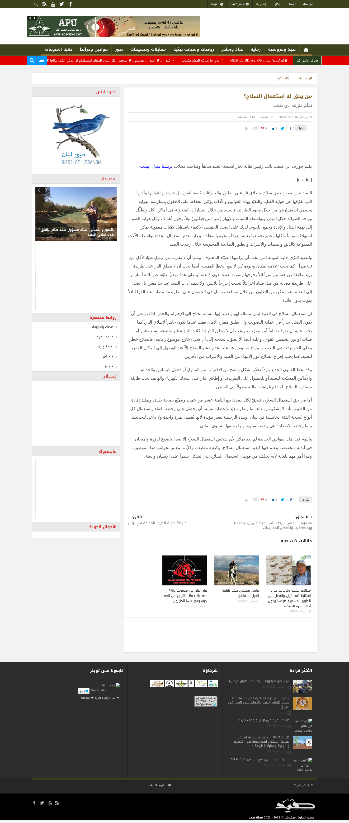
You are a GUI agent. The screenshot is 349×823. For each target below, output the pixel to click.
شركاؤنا (277, 4)
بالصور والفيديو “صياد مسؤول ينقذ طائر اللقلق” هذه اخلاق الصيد (76, 232)
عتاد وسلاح (232, 49)
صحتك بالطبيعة (102, 327)
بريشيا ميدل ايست (156, 166)
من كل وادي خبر (307, 60)
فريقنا (292, 4)
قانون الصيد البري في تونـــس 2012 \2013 (259, 759)
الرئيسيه (305, 78)
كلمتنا (109, 367)
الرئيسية (308, 4)
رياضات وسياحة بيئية (193, 49)
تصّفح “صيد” (301, 785)
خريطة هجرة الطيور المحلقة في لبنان (157, 520)
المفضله (85, 697)
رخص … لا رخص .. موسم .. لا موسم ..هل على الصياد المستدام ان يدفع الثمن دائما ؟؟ (126, 60)
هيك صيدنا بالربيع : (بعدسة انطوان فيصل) (259, 681)
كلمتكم (283, 78)
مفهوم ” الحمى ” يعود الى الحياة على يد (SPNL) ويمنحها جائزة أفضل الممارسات (273, 523)
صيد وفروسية (282, 49)
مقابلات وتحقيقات (148, 49)
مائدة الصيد (105, 337)
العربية (215, 4)
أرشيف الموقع (157, 785)
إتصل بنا (261, 4)
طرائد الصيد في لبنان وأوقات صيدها (263, 720)
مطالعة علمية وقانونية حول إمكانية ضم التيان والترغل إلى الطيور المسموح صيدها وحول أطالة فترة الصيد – (289, 598)
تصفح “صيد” (237, 4)
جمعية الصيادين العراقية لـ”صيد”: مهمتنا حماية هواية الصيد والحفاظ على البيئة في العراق (258, 702)
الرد (114, 697)
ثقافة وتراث (105, 347)
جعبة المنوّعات (58, 49)
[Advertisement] (220, 145)
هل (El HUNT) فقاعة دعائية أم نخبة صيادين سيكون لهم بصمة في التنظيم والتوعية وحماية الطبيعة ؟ (261, 741)
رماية (256, 49)
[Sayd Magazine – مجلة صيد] (283, 28)
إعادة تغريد (101, 697)
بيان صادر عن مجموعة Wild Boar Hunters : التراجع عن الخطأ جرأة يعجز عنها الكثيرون (184, 595)
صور (119, 49)
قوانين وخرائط (94, 49)
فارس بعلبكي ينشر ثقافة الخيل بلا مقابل (240, 593)
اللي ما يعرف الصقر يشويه (218, 60)
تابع (82, 691)
